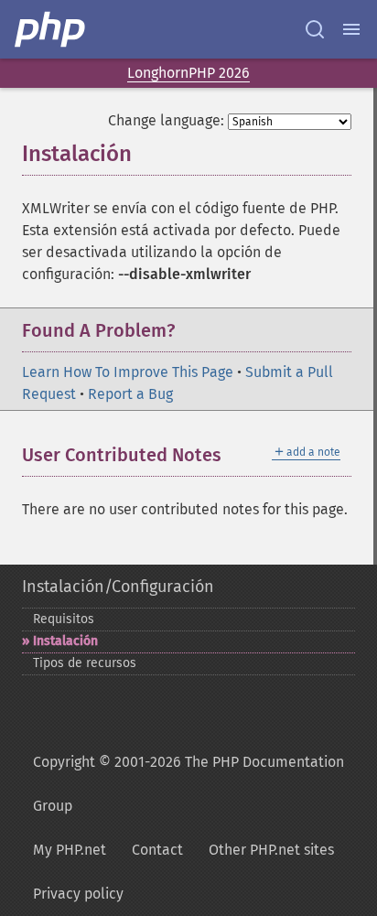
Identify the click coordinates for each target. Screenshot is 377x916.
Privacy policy (78, 893)
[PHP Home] (51, 29)
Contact (157, 849)
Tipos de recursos (84, 663)
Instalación (65, 641)
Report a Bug (130, 394)
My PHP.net (69, 849)
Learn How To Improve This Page (127, 372)
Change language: (166, 120)
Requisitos (63, 619)
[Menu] (351, 29)
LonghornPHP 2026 (188, 72)
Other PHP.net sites (271, 849)
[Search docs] (314, 29)
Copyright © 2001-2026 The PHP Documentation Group (188, 783)
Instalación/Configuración (118, 587)
